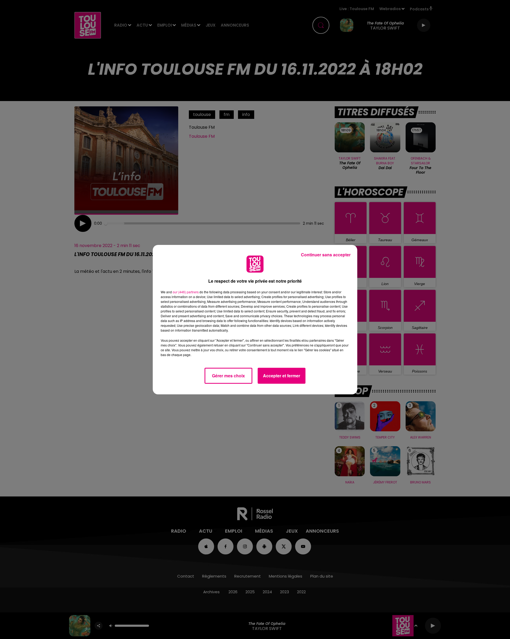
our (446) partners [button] (186, 292)
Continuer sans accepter (326, 255)
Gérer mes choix (228, 376)
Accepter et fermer (281, 376)
